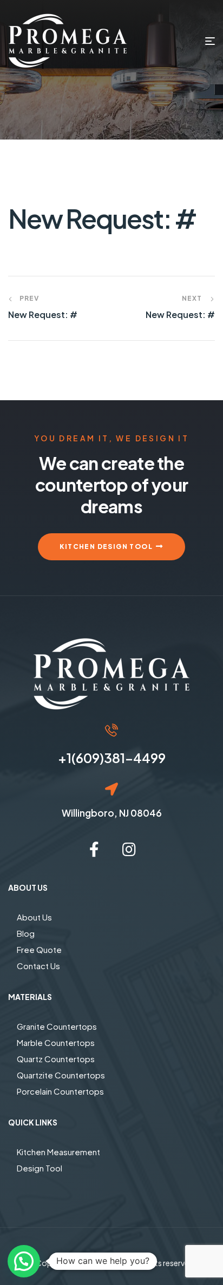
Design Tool (39, 1168)
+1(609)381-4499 (112, 758)
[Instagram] (129, 849)
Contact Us (38, 966)
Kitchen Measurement (58, 1152)
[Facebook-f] (94, 849)
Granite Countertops (57, 1026)
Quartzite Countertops (61, 1075)
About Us (34, 917)
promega (112, 1263)
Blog (26, 933)
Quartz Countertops (56, 1059)
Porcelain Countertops (60, 1091)
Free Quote (39, 949)
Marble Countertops (56, 1042)
